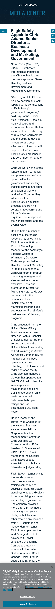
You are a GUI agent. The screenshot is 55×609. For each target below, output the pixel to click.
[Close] (52, 567)
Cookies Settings (27, 596)
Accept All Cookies (27, 604)
